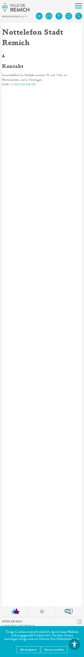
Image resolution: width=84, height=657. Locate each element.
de (39, 16)
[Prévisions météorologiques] (49, 16)
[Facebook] (79, 622)
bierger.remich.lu (4, 17)
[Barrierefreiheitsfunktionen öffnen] (74, 644)
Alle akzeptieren (28, 650)
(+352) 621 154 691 (23, 84)
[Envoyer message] (68, 16)
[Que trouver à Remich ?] (58, 16)
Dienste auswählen (54, 650)
